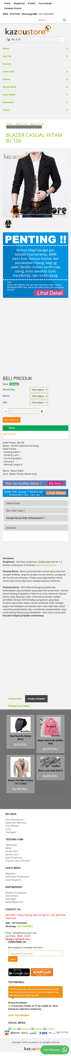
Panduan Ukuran (13, 8)
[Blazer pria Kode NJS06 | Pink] (51, 726)
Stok (5, 402)
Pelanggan (10, 832)
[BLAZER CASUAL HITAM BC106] (8, 223)
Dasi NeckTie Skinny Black (20, 737)
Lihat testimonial (18, 1015)
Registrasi (19, 3)
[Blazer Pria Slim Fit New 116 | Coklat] (21, 768)
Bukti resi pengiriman (46, 564)
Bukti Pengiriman (13, 857)
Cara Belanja (12, 825)
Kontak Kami (11, 851)
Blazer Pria (21, 123)
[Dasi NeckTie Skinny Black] (21, 724)
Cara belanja (45, 3)
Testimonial (11, 844)
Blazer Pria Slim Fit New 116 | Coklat (20, 782)
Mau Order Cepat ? (15, 510)
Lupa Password (13, 879)
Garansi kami (12, 854)
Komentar (11, 527)
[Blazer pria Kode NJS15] (51, 761)
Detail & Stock (13, 503)
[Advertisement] (35, 336)
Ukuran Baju (9, 389)
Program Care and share (17, 860)
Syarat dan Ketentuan (16, 822)
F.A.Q (8, 828)
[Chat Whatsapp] (64, 1049)
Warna (6, 395)
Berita (8, 847)
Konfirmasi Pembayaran (17, 876)
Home (7, 3)
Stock (5, 384)
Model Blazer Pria (14, 901)
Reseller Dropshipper (16, 892)
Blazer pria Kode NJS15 (50, 770)
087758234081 (25, 926)
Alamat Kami (11, 895)
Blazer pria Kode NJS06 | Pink (51, 742)
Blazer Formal (37, 123)
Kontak (31, 3)
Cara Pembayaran (14, 819)
